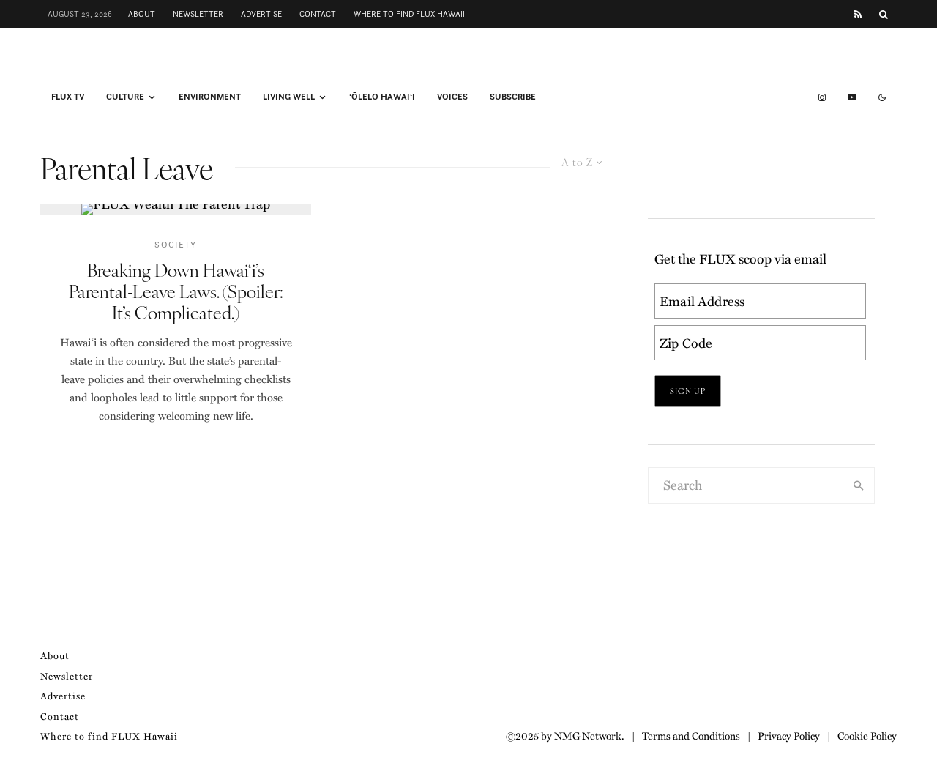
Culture (125, 97)
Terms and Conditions (691, 735)
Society (175, 244)
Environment (210, 97)
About (141, 14)
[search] (858, 485)
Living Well (289, 97)
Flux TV (67, 97)
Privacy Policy (789, 735)
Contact (317, 14)
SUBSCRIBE (513, 97)
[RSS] (857, 14)
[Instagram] (822, 97)
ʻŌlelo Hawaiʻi (382, 97)
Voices (452, 97)
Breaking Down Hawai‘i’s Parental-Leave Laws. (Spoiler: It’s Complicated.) (176, 290)
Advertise (261, 14)
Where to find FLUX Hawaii (409, 14)
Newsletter (198, 14)
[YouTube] (852, 97)
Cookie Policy (867, 735)
